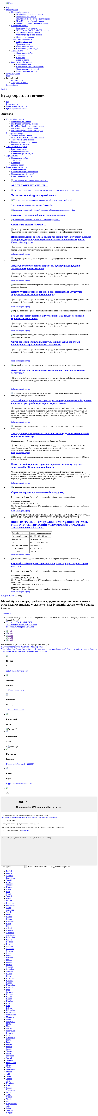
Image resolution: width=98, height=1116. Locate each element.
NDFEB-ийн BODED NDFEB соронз (32, 30)
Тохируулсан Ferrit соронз (22, 140)
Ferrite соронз (41, 651)
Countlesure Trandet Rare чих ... (28, 224)
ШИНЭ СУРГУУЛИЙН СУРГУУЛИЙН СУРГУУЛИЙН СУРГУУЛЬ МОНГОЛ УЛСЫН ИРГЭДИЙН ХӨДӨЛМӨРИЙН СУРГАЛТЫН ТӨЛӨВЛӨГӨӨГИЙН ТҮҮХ (49, 525)
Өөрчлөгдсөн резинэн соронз (29, 35)
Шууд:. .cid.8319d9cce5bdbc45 (19, 783)
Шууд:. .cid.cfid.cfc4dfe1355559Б (20, 764)
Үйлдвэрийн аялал (19, 83)
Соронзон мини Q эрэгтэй (27, 69)
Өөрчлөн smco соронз (25, 37)
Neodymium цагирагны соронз (29, 14)
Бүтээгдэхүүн (12, 10)
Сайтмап (25, 647)
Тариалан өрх (17, 51)
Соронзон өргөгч (23, 44)
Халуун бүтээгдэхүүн (10, 647)
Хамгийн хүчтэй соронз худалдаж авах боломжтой (44, 649)
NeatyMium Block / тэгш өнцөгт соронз (33, 19)
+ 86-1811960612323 (15, 710)
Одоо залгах (6, 613)
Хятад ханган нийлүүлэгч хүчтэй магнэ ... (34, 195)
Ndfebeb (30, 651)
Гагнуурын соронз (24, 42)
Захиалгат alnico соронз (26, 28)
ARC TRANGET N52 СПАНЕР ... (29, 185)
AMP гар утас (36, 647)
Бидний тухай (17, 80)
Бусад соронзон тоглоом (26, 71)
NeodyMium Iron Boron (11, 649)
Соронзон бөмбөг (24, 64)
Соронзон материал (19, 26)
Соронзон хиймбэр (24, 53)
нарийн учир (24, 254)
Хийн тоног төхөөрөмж (21, 39)
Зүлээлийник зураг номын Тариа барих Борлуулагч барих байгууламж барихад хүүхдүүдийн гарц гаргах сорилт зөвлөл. (51, 402)
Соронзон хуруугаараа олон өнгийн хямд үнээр (37, 492)
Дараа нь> (7, 596)
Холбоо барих (12, 85)
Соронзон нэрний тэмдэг (27, 48)
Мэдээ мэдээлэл (13, 73)
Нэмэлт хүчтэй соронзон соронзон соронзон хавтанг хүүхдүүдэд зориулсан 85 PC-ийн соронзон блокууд (46, 293)
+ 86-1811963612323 (15, 690)
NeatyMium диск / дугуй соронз (30, 21)
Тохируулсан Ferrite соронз (28, 32)
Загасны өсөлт (22, 60)
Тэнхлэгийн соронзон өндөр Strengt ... (32, 205)
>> (13, 596)
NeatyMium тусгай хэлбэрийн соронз (32, 23)
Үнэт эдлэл (21, 55)
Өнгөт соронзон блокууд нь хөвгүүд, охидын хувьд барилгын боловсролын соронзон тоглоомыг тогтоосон (45, 343)
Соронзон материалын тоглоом (30, 67)
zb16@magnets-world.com (17, 671)
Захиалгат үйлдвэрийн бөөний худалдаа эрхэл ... (38, 215)
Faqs (8, 76)
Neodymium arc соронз (26, 16)
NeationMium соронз (20, 12)
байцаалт (15, 254)
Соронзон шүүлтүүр (25, 46)
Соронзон (20, 57)
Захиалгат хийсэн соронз (78, 649)
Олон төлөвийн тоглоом (21, 62)
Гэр (7, 7)
